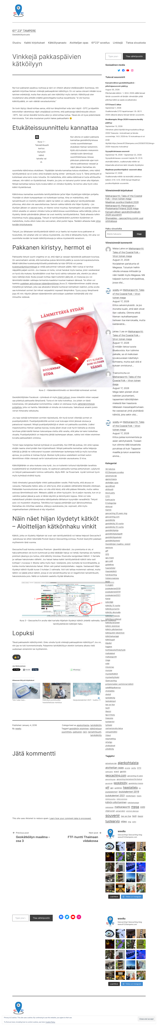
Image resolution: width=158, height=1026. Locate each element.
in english (109, 585)
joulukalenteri (111, 792)
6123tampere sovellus (114, 472)
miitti (142, 807)
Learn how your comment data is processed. (70, 818)
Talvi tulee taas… (19, 700)
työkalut (108, 725)
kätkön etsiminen (112, 626)
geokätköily (110, 520)
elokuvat (108, 506)
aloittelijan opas (111, 482)
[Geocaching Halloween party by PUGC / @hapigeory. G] (110, 856)
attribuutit (109, 489)
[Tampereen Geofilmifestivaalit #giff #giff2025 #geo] (141, 846)
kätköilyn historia (112, 616)
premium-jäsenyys (132, 811)
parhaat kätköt (120, 811)
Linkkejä (118, 42)
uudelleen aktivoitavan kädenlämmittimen (39, 283)
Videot (108, 735)
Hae (139, 234)
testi (134, 816)
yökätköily (109, 749)
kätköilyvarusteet (112, 622)
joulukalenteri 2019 (129, 791)
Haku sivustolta (113, 228)
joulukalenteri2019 (112, 592)
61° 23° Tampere (24, 30)
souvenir (112, 815)
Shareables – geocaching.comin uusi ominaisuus (124, 219)
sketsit (108, 694)
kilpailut (108, 643)
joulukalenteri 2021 (115, 795)
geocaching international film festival (129, 779)
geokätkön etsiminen (79, 728)
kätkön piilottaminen (113, 629)
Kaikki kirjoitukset (34, 42)
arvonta (127, 768)
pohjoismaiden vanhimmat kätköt (119, 684)
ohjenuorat (110, 811)
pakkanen (77, 732)
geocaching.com (112, 517)
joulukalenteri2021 (112, 595)
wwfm (134, 822)
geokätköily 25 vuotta (114, 527)
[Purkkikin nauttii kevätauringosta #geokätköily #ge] (110, 867)
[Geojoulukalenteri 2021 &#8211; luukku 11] (87, 691)
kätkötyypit (110, 640)
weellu (18, 728)
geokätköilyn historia (136, 783)
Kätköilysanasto (57, 42)
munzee (108, 670)
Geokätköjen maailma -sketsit (117, 544)
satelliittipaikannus (113, 687)
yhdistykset (110, 745)
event (116, 771)
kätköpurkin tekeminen (115, 633)
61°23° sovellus (100, 42)
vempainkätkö (111, 732)
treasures (109, 718)
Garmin (108, 510)
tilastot (108, 711)
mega (107, 660)
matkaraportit (111, 657)
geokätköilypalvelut (113, 537)
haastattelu (130, 787)
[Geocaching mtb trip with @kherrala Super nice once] (141, 888)
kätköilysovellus (110, 799)
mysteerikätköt (111, 674)
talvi (85, 732)
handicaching (111, 575)
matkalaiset (110, 653)
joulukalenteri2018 (112, 588)
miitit (107, 663)
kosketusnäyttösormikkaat (24, 266)
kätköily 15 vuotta (112, 605)
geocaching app (110, 779)
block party (110, 493)
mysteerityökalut (112, 677)
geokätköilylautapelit (113, 534)
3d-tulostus (110, 469)
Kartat (107, 599)
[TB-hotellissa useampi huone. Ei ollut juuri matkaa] (120, 877)
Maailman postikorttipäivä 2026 (122, 202)
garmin (123, 771)
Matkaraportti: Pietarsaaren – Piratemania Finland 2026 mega (121, 207)
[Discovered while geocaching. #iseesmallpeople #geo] (110, 877)
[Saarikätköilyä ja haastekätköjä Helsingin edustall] (130, 877)
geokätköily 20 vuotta (114, 523)
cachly (133, 768)
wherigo (108, 742)
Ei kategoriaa (110, 503)
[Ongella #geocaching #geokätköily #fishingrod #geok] (130, 856)
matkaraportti (122, 806)
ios (140, 788)
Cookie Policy (50, 1022)
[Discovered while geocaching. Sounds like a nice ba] (141, 856)
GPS (107, 554)
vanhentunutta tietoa (114, 728)
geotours (109, 547)
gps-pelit (109, 561)
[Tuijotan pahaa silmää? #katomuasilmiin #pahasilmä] (110, 846)
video (124, 821)
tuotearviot (109, 722)
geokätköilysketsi (112, 540)
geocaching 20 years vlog (116, 513)
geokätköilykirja (111, 530)
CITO (107, 496)
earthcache (109, 771)
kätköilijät (109, 602)
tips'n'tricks (110, 715)
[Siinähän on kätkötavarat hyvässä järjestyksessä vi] (120, 846)
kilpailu (139, 796)
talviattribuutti (94, 732)
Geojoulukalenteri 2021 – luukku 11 (87, 700)
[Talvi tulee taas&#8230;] (26, 691)
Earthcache (110, 499)
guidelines (109, 564)
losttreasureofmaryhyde (115, 650)
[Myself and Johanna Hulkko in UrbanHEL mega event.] (130, 888)
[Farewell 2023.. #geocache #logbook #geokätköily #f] (141, 877)
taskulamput (110, 701)
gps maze (109, 558)
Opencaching (111, 681)
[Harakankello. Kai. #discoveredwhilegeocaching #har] (120, 856)
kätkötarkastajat (112, 636)
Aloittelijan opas (79, 42)
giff (106, 551)
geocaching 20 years (135, 776)
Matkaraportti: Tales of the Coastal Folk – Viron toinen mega (123, 197)
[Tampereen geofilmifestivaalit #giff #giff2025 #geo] (130, 846)
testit (107, 708)
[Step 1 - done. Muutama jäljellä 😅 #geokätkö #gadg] (130, 867)
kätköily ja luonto (112, 609)
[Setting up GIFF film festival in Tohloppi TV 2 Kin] (120, 888)
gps (111, 788)
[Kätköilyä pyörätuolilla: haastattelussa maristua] (56, 691)
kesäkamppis (131, 796)
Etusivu (17, 42)
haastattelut (110, 568)
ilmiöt (107, 581)
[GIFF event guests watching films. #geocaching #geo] (110, 888)
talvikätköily (96, 725)
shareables (110, 691)
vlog (129, 822)
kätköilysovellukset (113, 619)
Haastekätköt (111, 571)
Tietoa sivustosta (136, 42)
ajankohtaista (83, 725)
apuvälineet (110, 486)
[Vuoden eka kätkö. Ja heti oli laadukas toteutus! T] (120, 867)
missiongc (109, 667)
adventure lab (111, 476)
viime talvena (35, 217)
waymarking (110, 739)
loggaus (108, 646)
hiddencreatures (112, 578)
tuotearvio (112, 821)
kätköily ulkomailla (112, 612)
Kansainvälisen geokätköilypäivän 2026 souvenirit (122, 213)
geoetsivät (108, 783)
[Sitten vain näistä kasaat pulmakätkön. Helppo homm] (141, 867)
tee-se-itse (110, 704)
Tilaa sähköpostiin (134, 56)
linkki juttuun (63, 397)
